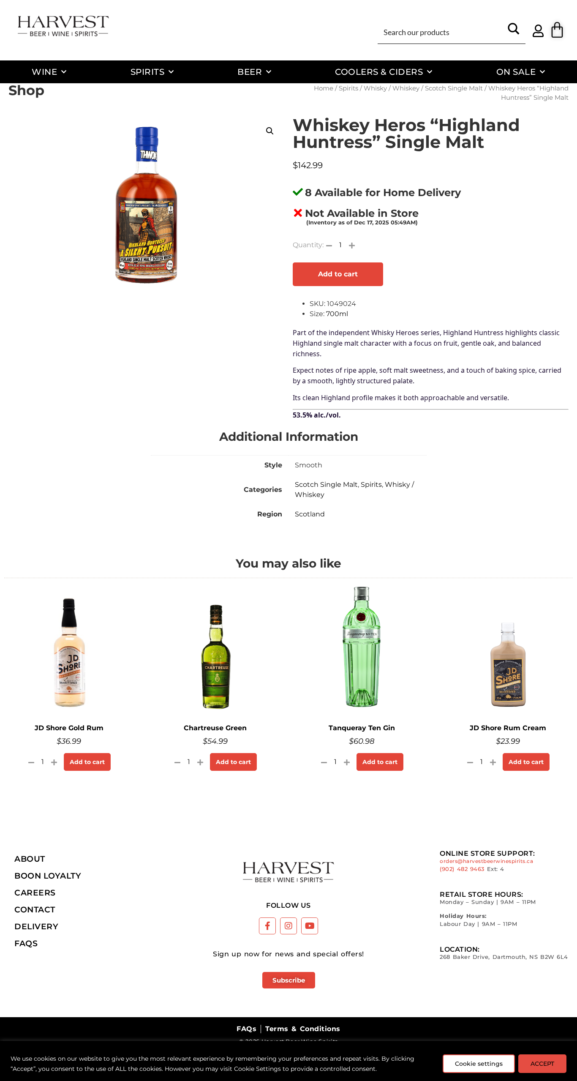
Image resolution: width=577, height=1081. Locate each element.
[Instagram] (288, 925)
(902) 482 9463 (462, 869)
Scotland (310, 514)
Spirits (148, 71)
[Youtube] (309, 925)
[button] (270, 131)
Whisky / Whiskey (391, 88)
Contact (34, 909)
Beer (249, 71)
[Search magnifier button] (514, 32)
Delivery (36, 926)
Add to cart (338, 274)
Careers (35, 892)
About (29, 859)
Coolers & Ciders (379, 71)
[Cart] (557, 30)
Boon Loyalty (47, 876)
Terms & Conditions (302, 1029)
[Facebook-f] (267, 925)
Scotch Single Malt (454, 88)
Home (323, 88)
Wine (44, 71)
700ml (337, 314)
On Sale (516, 71)
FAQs (26, 943)
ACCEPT (542, 1063)
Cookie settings (479, 1063)
